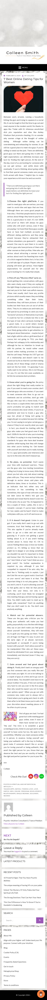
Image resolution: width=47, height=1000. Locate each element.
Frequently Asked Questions (15, 962)
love (36, 789)
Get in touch (8, 966)
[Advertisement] (23, 23)
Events (6, 957)
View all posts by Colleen (14, 824)
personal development (31, 791)
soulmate (34, 793)
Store (6, 980)
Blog (5, 948)
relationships (10, 793)
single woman (23, 793)
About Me (8, 935)
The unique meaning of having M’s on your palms (23, 885)
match (6, 791)
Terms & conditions (11, 985)
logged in (18, 851)
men (12, 791)
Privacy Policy (9, 976)
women (7, 796)
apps (12, 789)
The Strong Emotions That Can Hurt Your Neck (22, 897)
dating (18, 789)
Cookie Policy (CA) (11, 952)
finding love (27, 789)
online (17, 791)
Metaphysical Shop (11, 971)
